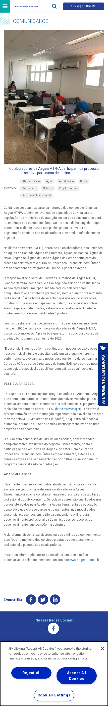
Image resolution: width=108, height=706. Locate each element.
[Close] (102, 648)
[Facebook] (31, 600)
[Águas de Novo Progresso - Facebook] (53, 628)
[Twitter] (43, 600)
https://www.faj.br (68, 409)
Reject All (31, 673)
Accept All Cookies (76, 676)
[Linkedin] (55, 600)
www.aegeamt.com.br (85, 560)
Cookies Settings (54, 695)
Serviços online (83, 6)
